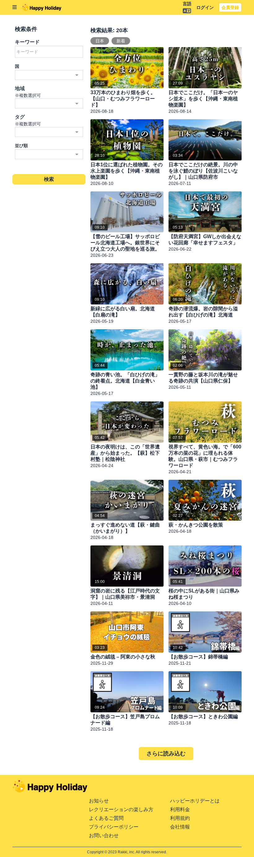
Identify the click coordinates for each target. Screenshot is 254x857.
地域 (20, 88)
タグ (20, 117)
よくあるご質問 (106, 818)
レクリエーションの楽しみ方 (121, 809)
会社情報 (180, 826)
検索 (49, 179)
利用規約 (180, 818)
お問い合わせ (104, 835)
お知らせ (99, 800)
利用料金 (180, 809)
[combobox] (49, 75)
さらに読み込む (166, 753)
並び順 (21, 145)
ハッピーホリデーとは (195, 800)
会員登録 (230, 7)
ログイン (205, 7)
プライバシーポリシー (113, 826)
